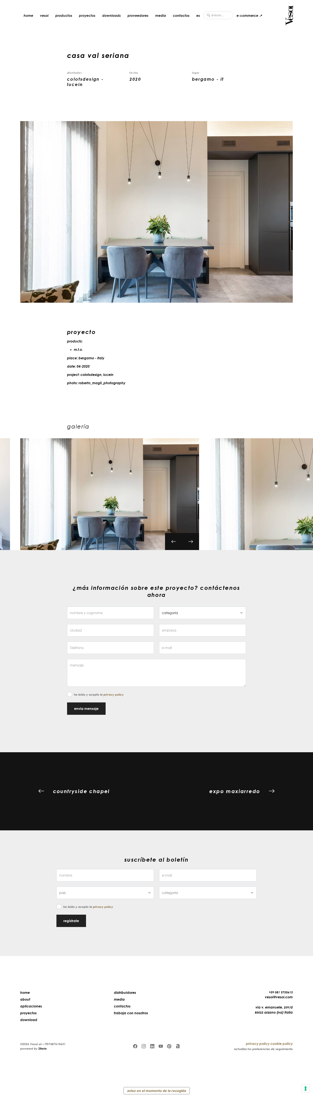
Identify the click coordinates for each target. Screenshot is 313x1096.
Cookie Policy (281, 1044)
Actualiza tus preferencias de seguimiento (263, 1049)
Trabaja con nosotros (131, 1013)
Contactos (181, 15)
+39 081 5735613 (281, 992)
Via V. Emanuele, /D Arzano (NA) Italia (274, 1009)
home (28, 15)
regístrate (71, 921)
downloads (111, 15)
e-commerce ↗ (249, 15)
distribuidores (125, 992)
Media (160, 15)
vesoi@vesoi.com (279, 997)
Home (25, 992)
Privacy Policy (113, 694)
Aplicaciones (31, 1006)
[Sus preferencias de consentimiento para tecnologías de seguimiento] (306, 1089)
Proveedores (138, 15)
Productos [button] (63, 15)
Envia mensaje (86, 708)
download (28, 1020)
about (25, 999)
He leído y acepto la (99, 694)
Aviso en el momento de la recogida (156, 1091)
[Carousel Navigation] (182, 546)
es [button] (198, 15)
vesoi (44, 15)
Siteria (42, 1048)
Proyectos (87, 15)
